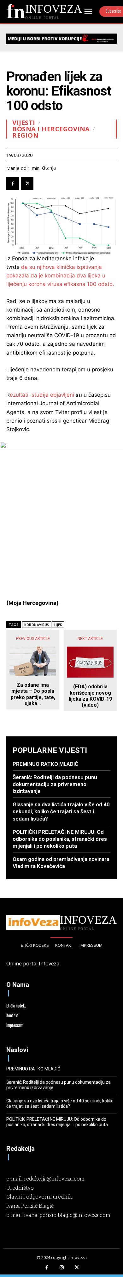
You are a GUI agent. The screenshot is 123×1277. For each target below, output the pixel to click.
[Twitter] (27, 183)
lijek (58, 625)
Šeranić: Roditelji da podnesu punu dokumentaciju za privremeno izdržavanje (55, 784)
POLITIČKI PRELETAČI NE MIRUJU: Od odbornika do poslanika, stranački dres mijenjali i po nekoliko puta (60, 839)
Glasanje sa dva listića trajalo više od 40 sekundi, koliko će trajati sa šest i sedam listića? (61, 811)
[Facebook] (12, 183)
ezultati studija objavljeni (42, 395)
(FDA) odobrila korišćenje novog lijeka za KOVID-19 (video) (90, 696)
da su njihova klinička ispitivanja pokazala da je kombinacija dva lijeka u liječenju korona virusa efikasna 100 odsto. (60, 275)
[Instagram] (61, 1268)
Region (25, 135)
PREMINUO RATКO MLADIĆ (45, 764)
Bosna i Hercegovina (51, 129)
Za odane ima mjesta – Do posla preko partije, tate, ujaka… (33, 694)
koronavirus (36, 625)
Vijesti (23, 123)
